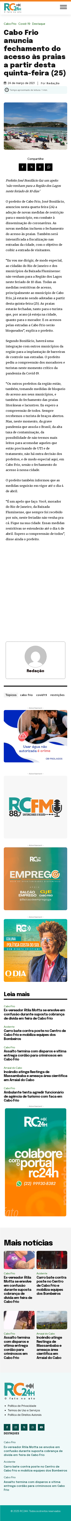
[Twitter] (31, 167)
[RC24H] (13, 8)
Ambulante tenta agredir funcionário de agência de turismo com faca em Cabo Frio (34, 1096)
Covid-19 (24, 24)
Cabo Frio (10, 24)
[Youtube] (41, 1427)
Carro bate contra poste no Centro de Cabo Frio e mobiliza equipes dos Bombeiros (35, 1035)
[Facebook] (22, 167)
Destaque (38, 24)
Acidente (9, 1026)
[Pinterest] (40, 167)
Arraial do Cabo (13, 1067)
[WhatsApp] (48, 167)
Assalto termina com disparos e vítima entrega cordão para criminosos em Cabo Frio (35, 1055)
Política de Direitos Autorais (24, 1414)
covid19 (41, 695)
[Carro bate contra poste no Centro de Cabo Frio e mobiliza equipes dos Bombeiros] (52, 1260)
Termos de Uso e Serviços (24, 1410)
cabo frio (26, 695)
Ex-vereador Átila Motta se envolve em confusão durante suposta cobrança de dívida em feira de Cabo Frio (34, 1014)
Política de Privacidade (22, 1405)
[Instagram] (15, 1427)
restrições (57, 695)
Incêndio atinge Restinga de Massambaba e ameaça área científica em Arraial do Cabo (35, 1076)
